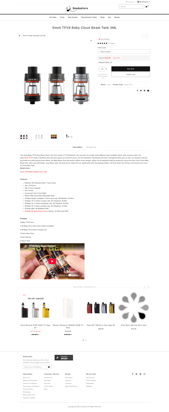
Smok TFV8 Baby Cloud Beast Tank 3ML (34, 35)
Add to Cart (130, 74)
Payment (47, 383)
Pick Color (102, 48)
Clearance (69, 377)
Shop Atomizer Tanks (89, 17)
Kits (109, 17)
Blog (45, 389)
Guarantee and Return (31, 386)
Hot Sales (53, 17)
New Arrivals (72, 17)
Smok (62, 17)
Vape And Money (71, 386)
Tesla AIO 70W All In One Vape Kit (101, 325)
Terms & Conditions (30, 383)
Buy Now (130, 69)
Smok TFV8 (28, 158)
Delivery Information (30, 380)
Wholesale (26, 392)
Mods (102, 17)
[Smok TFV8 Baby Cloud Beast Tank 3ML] (56, 83)
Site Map (47, 380)
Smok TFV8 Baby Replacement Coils (33, 172)
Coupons (68, 383)
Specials (68, 380)
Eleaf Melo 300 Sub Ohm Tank (133, 325)
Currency (130, 2)
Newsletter (90, 383)
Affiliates (89, 386)
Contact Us (48, 377)
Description (77, 147)
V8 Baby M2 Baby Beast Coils (35, 211)
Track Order (48, 386)
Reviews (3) (91, 147)
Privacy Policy (28, 389)
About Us (26, 377)
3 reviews (111, 43)
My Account (143, 2)
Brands (117, 17)
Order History (91, 380)
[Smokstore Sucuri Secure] (64, 357)
